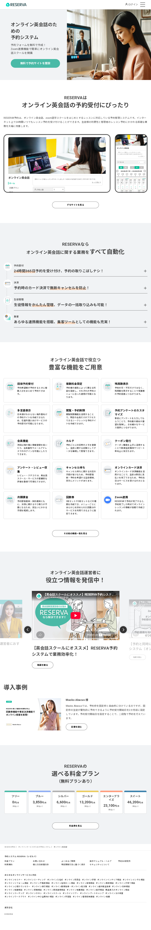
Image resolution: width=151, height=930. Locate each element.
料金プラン (10, 861)
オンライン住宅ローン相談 (63, 883)
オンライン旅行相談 (41, 886)
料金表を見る (75, 826)
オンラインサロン (34, 893)
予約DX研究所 (124, 861)
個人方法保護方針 (41, 864)
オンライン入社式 (55, 880)
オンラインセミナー (14, 880)
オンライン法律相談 (121, 886)
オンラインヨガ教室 (114, 893)
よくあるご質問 (68, 861)
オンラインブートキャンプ (92, 893)
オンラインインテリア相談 (109, 880)
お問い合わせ (39, 861)
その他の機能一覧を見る (75, 533)
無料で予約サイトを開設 (35, 63)
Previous (28, 630)
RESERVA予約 (10, 847)
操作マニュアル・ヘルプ (101, 861)
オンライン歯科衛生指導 (100, 886)
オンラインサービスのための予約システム (34, 847)
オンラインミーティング (35, 880)
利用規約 (9, 864)
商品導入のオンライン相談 (117, 890)
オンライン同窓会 (73, 880)
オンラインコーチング (14, 893)
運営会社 (9, 907)
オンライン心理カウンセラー (18, 886)
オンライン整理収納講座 (84, 897)
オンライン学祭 (89, 880)
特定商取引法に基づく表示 (73, 864)
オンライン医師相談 (105, 883)
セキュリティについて (99, 864)
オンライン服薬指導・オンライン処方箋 (69, 886)
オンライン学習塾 (63, 897)
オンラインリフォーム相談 (16, 883)
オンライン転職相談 (76, 890)
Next (123, 629)
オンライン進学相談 (95, 890)
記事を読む (76, 727)
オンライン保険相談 (86, 883)
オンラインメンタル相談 (134, 880)
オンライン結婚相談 (14, 890)
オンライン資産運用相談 (54, 890)
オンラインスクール (52, 893)
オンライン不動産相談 (40, 883)
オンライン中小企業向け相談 (41, 897)
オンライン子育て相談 (125, 883)
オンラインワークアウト (16, 897)
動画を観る (42, 665)
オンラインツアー (70, 893)
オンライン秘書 (103, 897)
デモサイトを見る (75, 205)
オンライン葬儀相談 (33, 890)
